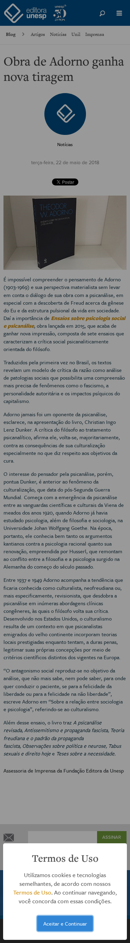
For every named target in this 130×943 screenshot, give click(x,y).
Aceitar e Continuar (65, 923)
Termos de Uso (32, 892)
